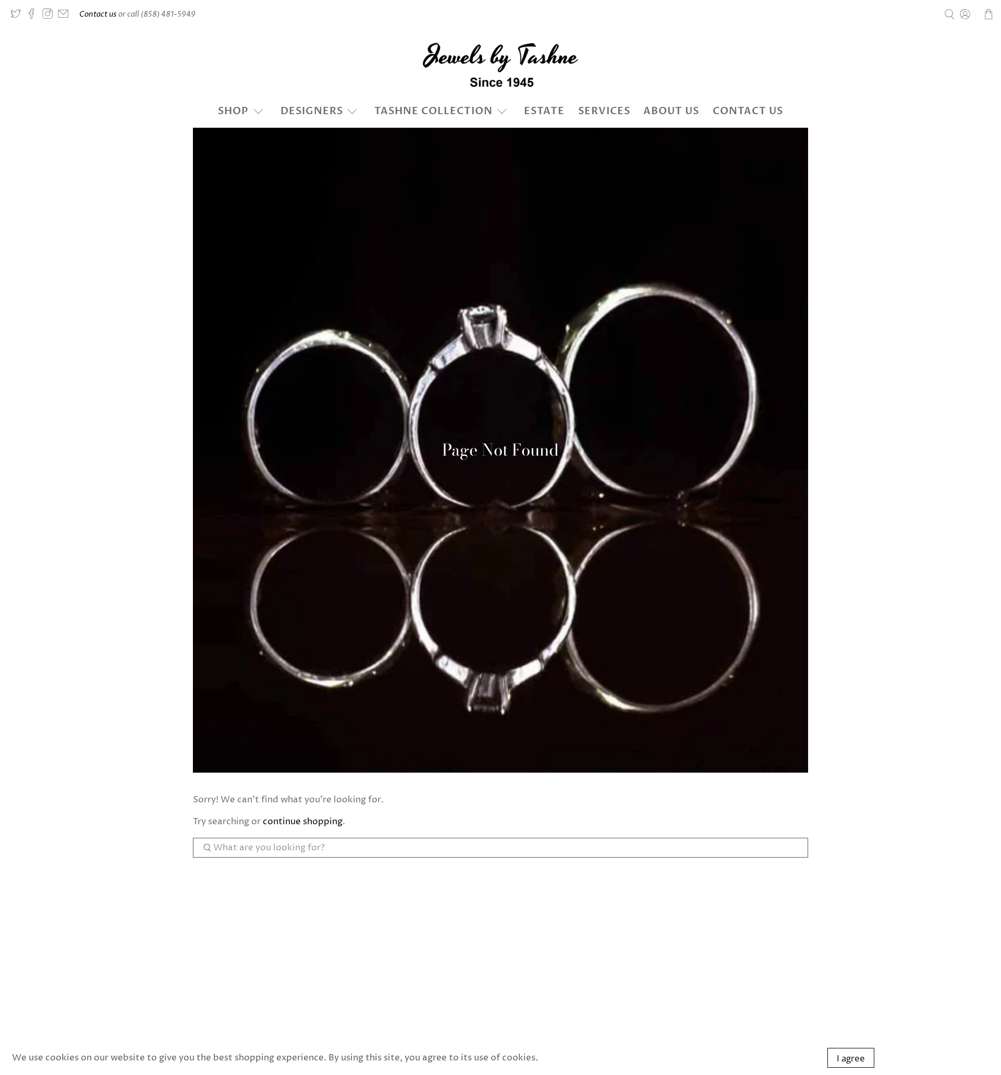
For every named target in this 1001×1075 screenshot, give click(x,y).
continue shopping (303, 821)
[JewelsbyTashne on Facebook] (34, 16)
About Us (671, 111)
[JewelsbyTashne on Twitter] (18, 16)
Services (604, 111)
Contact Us (748, 111)
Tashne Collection (433, 111)
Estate (544, 111)
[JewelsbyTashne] (500, 65)
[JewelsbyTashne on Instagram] (50, 16)
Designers (311, 111)
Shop (233, 111)
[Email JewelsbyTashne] (66, 16)
